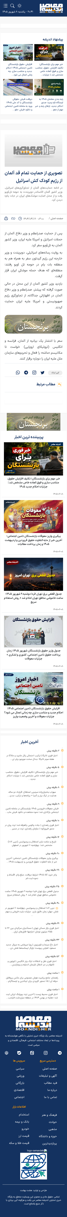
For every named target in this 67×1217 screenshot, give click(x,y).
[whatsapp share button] (18, 373)
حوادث (53, 1122)
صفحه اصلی (57, 218)
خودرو (25, 1129)
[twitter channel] (59, 1053)
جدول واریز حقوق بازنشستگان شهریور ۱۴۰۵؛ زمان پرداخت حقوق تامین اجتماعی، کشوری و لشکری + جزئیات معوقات (33, 655)
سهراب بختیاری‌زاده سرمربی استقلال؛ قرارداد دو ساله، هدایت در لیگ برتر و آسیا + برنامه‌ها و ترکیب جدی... (32, 794)
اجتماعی (19, 1097)
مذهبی (53, 1129)
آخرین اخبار (30, 742)
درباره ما (52, 1090)
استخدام (24, 1115)
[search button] (12, 6)
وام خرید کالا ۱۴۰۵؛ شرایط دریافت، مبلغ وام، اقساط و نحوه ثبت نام (32, 876)
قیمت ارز (23, 1136)
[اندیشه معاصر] (51, 8)
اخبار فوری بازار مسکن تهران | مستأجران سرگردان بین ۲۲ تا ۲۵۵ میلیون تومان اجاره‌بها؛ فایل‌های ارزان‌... (32, 930)
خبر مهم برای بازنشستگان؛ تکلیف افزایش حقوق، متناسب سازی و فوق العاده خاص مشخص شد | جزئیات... (49, 70)
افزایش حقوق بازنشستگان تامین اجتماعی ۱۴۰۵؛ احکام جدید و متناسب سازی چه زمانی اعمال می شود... (19, 70)
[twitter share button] (42, 373)
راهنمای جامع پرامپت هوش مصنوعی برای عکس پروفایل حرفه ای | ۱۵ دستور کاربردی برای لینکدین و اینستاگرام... (32, 979)
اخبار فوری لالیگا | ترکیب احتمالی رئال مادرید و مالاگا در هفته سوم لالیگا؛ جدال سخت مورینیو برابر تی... (32, 757)
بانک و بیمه (22, 1122)
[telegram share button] (26, 373)
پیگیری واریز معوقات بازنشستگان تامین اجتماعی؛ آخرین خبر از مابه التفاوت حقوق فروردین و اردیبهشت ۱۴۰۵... (32, 860)
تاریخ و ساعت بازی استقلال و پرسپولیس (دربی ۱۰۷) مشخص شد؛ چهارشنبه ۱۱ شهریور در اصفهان (32, 843)
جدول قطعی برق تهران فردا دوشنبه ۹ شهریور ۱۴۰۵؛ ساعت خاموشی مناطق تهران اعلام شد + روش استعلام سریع (33, 598)
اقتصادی (19, 1090)
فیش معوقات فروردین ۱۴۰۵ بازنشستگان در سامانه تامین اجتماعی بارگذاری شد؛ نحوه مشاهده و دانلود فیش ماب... (32, 810)
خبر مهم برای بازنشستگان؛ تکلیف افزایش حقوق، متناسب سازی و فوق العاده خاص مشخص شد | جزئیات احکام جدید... (32, 775)
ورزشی (20, 1076)
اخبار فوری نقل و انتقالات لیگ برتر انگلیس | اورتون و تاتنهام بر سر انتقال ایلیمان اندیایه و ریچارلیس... (32, 963)
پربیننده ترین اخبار (29, 437)
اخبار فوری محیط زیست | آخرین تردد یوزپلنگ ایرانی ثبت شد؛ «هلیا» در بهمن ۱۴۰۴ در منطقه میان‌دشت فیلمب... (32, 996)
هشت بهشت (26, 1190)
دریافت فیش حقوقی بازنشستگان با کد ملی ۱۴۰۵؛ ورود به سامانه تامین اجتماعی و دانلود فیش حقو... (18, 104)
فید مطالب (50, 1083)
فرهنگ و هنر (49, 1115)
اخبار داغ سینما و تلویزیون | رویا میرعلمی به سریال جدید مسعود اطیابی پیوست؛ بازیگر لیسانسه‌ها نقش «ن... (32, 946)
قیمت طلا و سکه (19, 1143)
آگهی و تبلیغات (48, 1076)
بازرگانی (20, 1083)
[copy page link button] (13, 218)
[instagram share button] (34, 373)
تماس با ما (50, 1097)
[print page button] (6, 218)
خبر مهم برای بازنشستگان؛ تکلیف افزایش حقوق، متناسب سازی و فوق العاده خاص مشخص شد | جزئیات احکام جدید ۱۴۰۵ (33, 483)
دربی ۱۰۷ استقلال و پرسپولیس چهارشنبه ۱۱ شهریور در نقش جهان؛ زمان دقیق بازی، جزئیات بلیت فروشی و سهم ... (31, 911)
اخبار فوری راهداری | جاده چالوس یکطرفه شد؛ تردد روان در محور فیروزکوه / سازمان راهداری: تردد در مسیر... (32, 827)
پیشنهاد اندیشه (53, 39)
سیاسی (20, 1069)
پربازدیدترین (49, 1143)
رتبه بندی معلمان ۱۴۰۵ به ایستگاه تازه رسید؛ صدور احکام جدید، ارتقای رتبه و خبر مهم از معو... (49, 104)
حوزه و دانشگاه (48, 1136)
